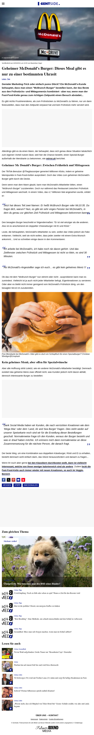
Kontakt (53, 715)
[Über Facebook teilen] (4, 480)
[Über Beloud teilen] (23, 480)
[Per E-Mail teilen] (18, 480)
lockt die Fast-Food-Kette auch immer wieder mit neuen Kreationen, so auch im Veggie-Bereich (46, 470)
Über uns (41, 715)
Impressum (34, 719)
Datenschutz (43, 719)
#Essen (7, 485)
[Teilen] (13, 480)
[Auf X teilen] (8, 480)
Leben (4, 79)
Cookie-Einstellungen (56, 719)
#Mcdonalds (31, 485)
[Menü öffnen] (3, 3)
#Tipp (17, 485)
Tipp (8, 79)
